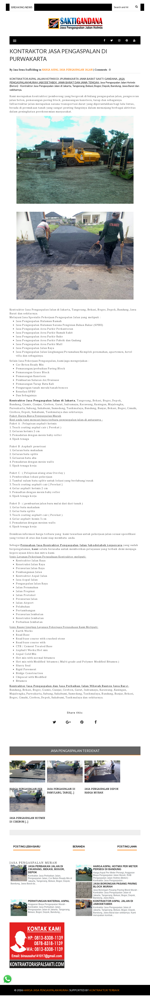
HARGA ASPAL (50, 69)
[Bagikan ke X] (54, 722)
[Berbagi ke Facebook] (95, 722)
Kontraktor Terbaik (104, 990)
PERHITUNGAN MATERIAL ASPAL (49, 901)
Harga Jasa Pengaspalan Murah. (46, 990)
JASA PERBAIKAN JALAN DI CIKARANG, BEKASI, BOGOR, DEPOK (46, 869)
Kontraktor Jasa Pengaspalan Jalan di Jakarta (42, 400)
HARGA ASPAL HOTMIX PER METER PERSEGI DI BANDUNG (115, 868)
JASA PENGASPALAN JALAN (76, 69)
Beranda (79, 846)
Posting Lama (127, 846)
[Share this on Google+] (68, 722)
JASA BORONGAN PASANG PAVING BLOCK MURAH (115, 885)
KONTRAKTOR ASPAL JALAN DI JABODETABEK (113, 903)
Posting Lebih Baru (26, 846)
